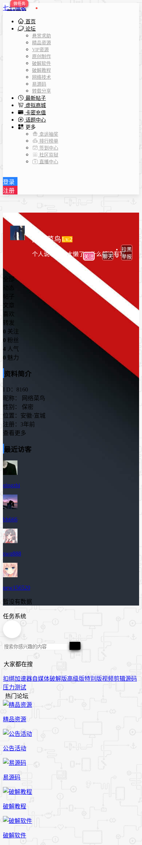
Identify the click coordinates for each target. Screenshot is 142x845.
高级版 (75, 679)
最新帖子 (35, 98)
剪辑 (119, 679)
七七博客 (14, 8)
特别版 (93, 679)
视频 (108, 679)
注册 (9, 191)
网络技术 (41, 77)
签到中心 (48, 148)
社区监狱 (48, 154)
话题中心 (35, 120)
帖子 (9, 297)
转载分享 (41, 91)
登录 (9, 182)
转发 (9, 323)
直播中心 (48, 161)
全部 (9, 279)
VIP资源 (40, 49)
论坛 (30, 29)
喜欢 (9, 314)
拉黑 (127, 249)
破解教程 (41, 70)
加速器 (23, 679)
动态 (9, 288)
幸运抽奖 (48, 134)
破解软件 (41, 63)
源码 (131, 679)
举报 (127, 256)
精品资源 (41, 42)
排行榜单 (48, 141)
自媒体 (41, 679)
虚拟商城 (35, 105)
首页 (30, 21)
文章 (9, 305)
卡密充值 (35, 112)
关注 (89, 256)
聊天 (108, 256)
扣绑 (9, 679)
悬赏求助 (41, 35)
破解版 (58, 679)
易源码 (39, 84)
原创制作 (41, 56)
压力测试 (14, 687)
